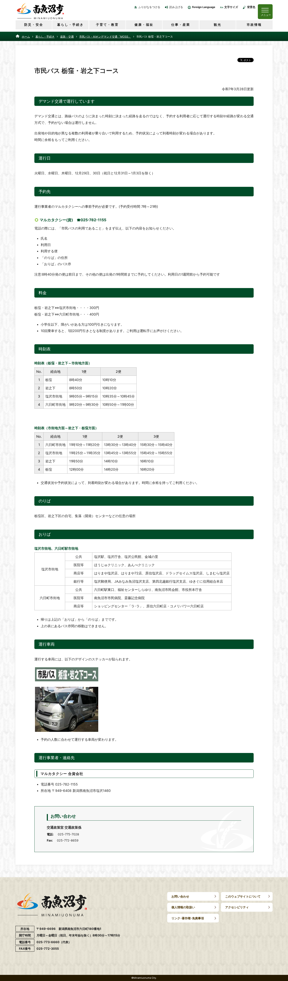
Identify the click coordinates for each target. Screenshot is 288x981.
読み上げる (176, 7)
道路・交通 (67, 36)
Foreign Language (203, 7)
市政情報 (254, 25)
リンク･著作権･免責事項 (187, 918)
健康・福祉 (144, 25)
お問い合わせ (180, 896)
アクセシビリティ (237, 907)
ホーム (26, 36)
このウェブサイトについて (243, 896)
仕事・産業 (180, 25)
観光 (217, 25)
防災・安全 (33, 25)
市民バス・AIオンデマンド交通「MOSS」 (105, 36)
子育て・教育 (107, 25)
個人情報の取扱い (183, 907)
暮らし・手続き (70, 25)
